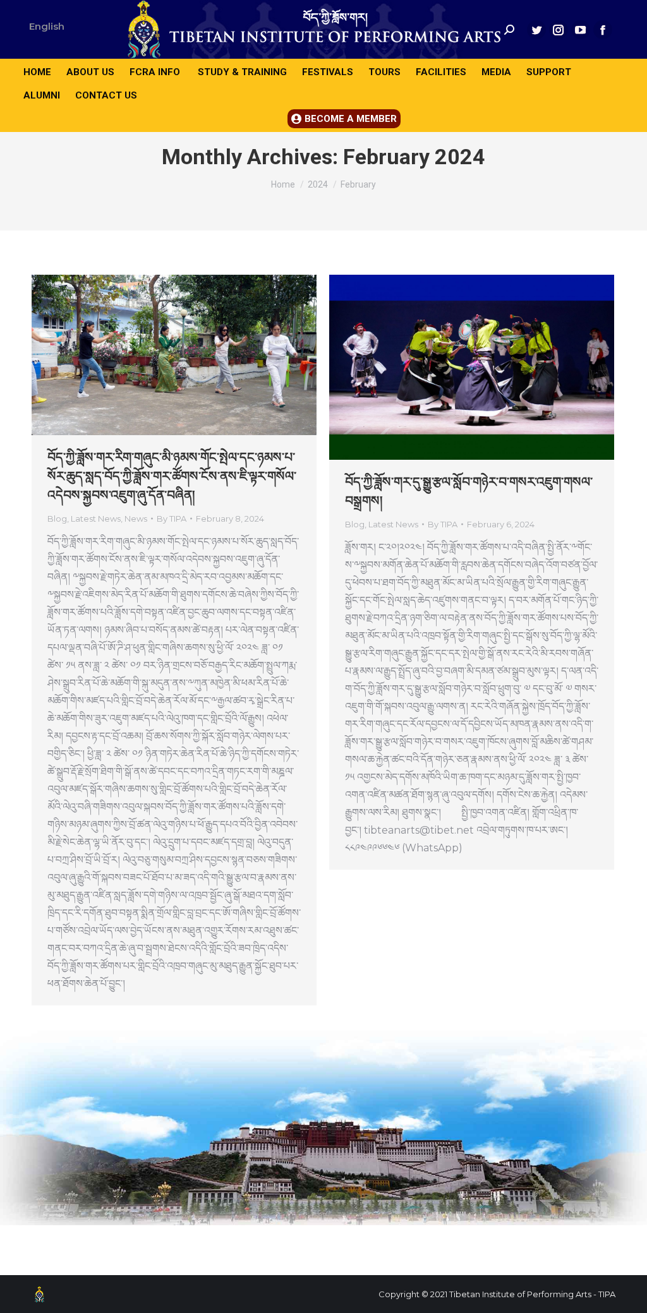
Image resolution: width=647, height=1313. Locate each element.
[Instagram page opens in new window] (558, 29)
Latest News (96, 518)
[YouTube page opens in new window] (580, 29)
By (171, 518)
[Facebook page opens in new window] (602, 29)
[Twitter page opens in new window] (536, 29)
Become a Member (351, 118)
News (135, 518)
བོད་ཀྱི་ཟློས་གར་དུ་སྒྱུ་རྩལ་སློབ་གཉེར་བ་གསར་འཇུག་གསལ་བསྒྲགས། (469, 491)
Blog (57, 518)
